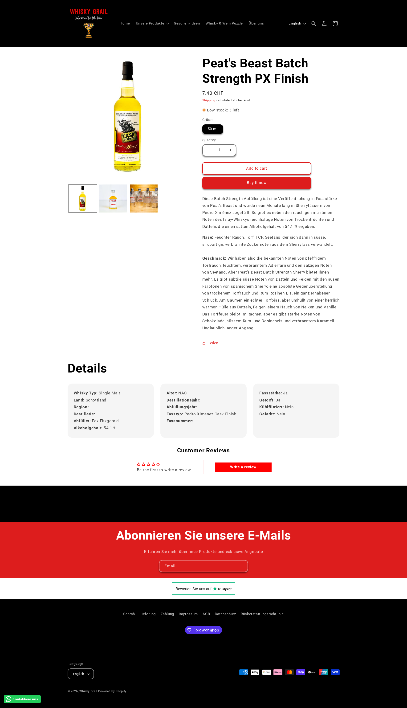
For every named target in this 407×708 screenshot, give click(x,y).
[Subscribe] (242, 566)
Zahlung (167, 614)
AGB (206, 614)
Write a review (243, 467)
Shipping (208, 100)
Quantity (209, 140)
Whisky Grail (88, 691)
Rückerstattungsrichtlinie (262, 614)
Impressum (188, 614)
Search (129, 614)
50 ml (213, 129)
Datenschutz (225, 614)
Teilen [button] (213, 343)
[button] (152, 23)
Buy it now (257, 182)
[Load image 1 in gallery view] (83, 198)
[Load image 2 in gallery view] (113, 198)
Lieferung (148, 614)
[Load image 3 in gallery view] (144, 198)
